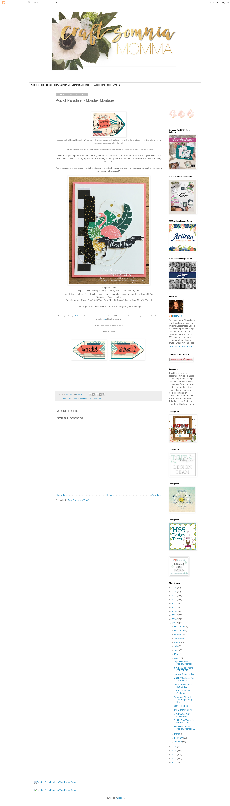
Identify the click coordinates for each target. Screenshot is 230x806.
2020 (174, 611)
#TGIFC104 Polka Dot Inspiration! (184, 679)
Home (109, 495)
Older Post (156, 495)
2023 (174, 599)
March (177, 734)
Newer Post (61, 495)
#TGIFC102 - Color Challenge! (182, 715)
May (176, 654)
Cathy (77, 316)
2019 (174, 615)
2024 (174, 595)
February (178, 738)
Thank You (96, 398)
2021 (174, 607)
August (177, 642)
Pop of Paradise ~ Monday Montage (183, 662)
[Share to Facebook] (100, 394)
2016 (174, 747)
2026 (174, 588)
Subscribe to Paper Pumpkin (107, 85)
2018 (174, 619)
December (179, 626)
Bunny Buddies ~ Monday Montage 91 (184, 727)
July (176, 646)
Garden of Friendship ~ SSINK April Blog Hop (184, 699)
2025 (174, 592)
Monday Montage (70, 398)
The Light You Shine (183, 710)
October (178, 634)
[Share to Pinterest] (103, 394)
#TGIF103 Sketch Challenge (182, 692)
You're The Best (181, 706)
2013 (174, 758)
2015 (174, 750)
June (176, 650)
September (179, 638)
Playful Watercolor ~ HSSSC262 (183, 685)
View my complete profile (180, 346)
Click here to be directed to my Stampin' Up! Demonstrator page (60, 85)
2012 (174, 762)
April (176, 658)
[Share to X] (96, 394)
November (179, 630)
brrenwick (177, 316)
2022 (174, 603)
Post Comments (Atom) (78, 500)
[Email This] (90, 394)
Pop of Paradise (84, 398)
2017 (174, 623)
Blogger (120, 798)
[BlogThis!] (93, 394)
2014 (174, 754)
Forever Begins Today (184, 674)
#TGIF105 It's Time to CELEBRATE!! (183, 669)
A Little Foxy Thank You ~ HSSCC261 (184, 721)
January (178, 742)
